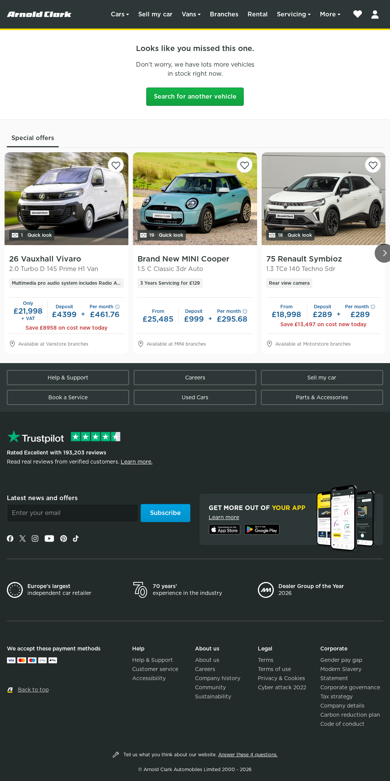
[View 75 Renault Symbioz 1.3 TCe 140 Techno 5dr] (323, 198)
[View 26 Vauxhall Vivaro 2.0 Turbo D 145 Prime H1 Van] (66, 198)
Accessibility (149, 678)
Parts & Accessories (322, 397)
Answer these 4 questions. (248, 754)
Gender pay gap (341, 660)
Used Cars (195, 397)
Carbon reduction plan (350, 715)
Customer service (155, 669)
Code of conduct (342, 724)
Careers (195, 378)
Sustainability (213, 696)
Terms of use (274, 669)
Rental (258, 14)
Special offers (32, 138)
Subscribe (165, 512)
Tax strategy (336, 696)
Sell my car (155, 14)
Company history (217, 678)
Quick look (36, 235)
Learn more (224, 517)
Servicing (291, 14)
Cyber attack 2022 (282, 687)
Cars (118, 14)
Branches (224, 14)
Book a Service (68, 397)
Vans (189, 14)
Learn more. (136, 462)
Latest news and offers (42, 498)
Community (210, 687)
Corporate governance (350, 687)
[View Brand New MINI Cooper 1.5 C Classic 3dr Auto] (195, 198)
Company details (342, 706)
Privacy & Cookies (281, 678)
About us (207, 660)
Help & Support (68, 378)
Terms (265, 660)
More (328, 14)
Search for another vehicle (195, 96)
